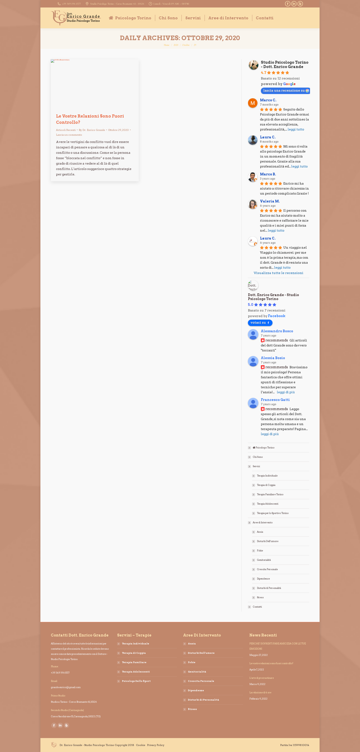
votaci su (258, 322)
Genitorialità (264, 559)
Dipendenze (263, 578)
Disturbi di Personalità (269, 588)
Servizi (256, 466)
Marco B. (268, 174)
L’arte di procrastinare (261, 677)
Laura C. (268, 137)
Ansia (260, 531)
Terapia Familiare (134, 662)
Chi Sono (258, 456)
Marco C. (268, 100)
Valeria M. (270, 201)
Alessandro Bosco (277, 331)
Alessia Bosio (273, 358)
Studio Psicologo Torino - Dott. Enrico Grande (284, 64)
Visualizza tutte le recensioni (278, 273)
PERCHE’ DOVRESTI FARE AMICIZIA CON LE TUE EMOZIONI (277, 646)
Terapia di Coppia (266, 485)
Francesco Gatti (275, 400)
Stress (260, 597)
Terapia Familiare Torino (270, 494)
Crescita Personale (267, 569)
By (92, 130)
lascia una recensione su (284, 90)
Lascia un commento (69, 134)
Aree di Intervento (262, 522)
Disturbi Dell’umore (267, 541)
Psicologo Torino (264, 447)
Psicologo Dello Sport (136, 681)
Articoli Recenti (66, 130)
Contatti (257, 606)
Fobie (260, 550)
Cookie (140, 745)
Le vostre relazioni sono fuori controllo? (271, 663)
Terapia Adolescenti (267, 503)
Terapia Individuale (267, 475)
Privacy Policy (155, 745)
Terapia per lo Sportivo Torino (273, 513)
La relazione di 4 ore (260, 692)
